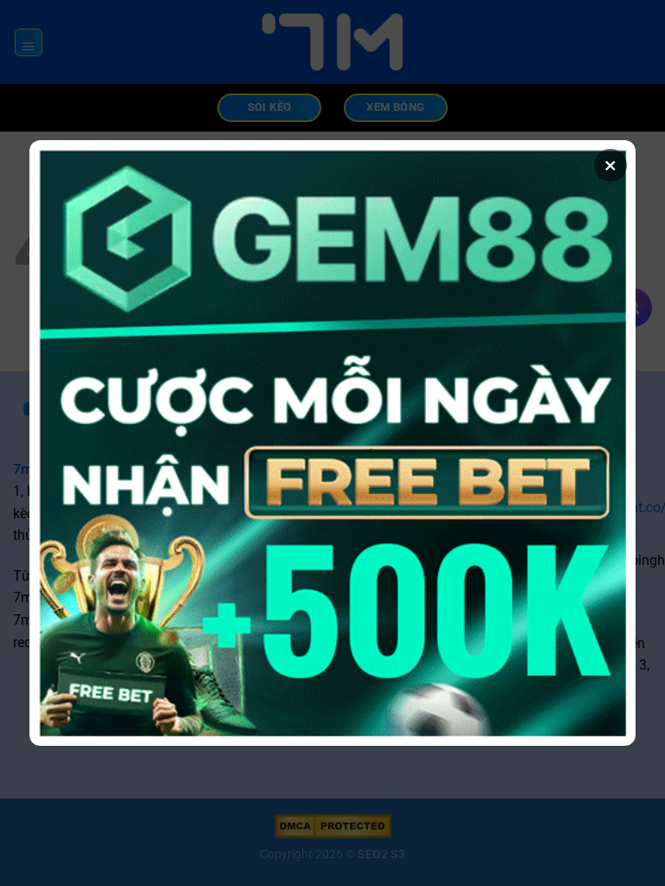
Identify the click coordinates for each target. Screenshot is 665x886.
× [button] (610, 165)
